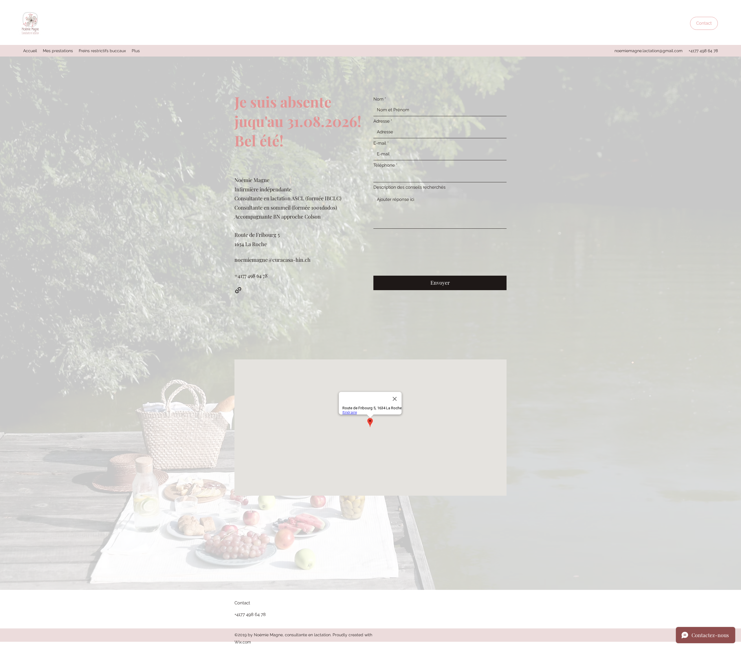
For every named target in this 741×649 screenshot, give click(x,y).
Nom (378, 99)
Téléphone (384, 165)
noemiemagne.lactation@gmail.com (649, 50)
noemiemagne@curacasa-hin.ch (272, 259)
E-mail (379, 143)
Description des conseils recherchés (409, 187)
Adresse (381, 121)
